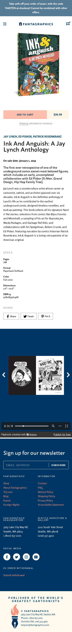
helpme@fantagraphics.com (35, 624)
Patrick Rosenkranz (47, 136)
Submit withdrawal (14, 575)
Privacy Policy (45, 500)
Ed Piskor (25, 136)
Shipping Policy (46, 496)
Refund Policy (45, 492)
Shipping (23, 123)
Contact (42, 483)
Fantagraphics (36, 611)
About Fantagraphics (15, 487)
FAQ (40, 487)
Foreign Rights (11, 504)
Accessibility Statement (51, 504)
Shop (6, 483)
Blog (6, 496)
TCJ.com (8, 492)
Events (7, 500)
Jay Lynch (10, 136)
